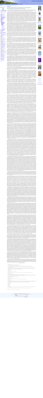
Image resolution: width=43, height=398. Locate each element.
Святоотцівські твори (12, 5)
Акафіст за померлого (2, 40)
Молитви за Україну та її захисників (40, 70)
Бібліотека (8, 5)
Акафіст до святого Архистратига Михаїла (3, 45)
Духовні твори (3, 25)
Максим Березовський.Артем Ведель (40, 63)
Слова (15, 5)
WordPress (16, 294)
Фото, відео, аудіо (3, 16)
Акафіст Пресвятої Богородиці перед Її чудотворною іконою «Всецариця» (3, 42)
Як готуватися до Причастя (40, 82)
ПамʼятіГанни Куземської (39, 5)
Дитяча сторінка (3, 29)
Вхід (1, 61)
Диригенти (2, 23)
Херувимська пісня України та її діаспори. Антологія (39, 43)
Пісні (2, 27)
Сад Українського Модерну (3, 19)
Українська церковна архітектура (3, 17)
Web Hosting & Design (21, 294)
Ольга (1, 38)
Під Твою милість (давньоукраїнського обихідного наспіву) (3, 54)
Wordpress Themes (27, 294)
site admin (30, 294)
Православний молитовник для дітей (3, 57)
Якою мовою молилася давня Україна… (39, 36)
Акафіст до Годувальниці (40, 76)
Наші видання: (40, 15)
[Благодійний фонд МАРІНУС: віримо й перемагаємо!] (3, 10)
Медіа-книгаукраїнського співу (3, 22)
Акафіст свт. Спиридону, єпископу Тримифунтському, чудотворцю (3, 50)
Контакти (2, 31)
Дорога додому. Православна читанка (39, 49)
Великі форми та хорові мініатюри (4, 28)
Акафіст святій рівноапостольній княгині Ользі (3, 38)
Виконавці (2, 24)
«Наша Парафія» (37, 1)
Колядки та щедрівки (3, 26)
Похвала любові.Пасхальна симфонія (39, 56)
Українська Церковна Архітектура (39, 11)
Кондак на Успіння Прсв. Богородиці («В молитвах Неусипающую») (3, 34)
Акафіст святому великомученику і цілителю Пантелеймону (3, 47)
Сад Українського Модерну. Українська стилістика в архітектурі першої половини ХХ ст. (39, 23)
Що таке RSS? (2, 60)
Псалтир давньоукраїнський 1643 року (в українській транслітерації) (3, 44)
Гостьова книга (2, 30)
